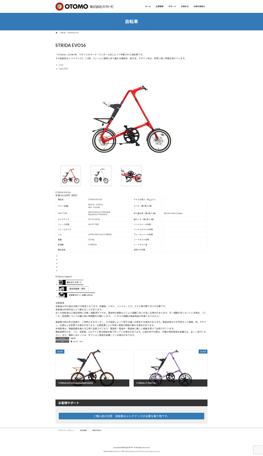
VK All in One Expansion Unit (149, 451)
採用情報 (83, 430)
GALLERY (63, 68)
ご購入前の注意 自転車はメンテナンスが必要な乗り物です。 (131, 416)
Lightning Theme (131, 451)
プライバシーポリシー (66, 430)
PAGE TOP (254, 439)
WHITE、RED (78, 341)
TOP (61, 64)
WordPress (116, 451)
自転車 (73, 338)
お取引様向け (97, 430)
